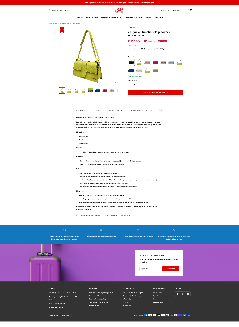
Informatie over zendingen (98, 299)
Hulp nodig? (96, 110)
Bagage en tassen (92, 17)
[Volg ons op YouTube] (187, 294)
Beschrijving (80, 110)
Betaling (127, 215)
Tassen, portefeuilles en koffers (111, 17)
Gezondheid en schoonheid (134, 17)
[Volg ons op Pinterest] (182, 294)
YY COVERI (131, 27)
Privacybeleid (94, 296)
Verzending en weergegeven (90, 215)
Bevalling (156, 296)
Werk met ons (127, 299)
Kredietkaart (157, 293)
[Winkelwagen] (189, 10)
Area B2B (126, 302)
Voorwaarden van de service (98, 302)
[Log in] (185, 10)
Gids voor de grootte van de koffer (142, 110)
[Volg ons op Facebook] (177, 294)
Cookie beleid (94, 305)
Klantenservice (112, 215)
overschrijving (158, 302)
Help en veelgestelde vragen (133, 293)
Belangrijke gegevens (114, 110)
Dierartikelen (159, 17)
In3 (154, 299)
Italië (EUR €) (164, 10)
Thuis (50, 23)
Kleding (149, 17)
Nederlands (176, 10)
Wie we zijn (127, 305)
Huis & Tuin (79, 17)
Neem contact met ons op (132, 296)
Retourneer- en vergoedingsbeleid (101, 293)
